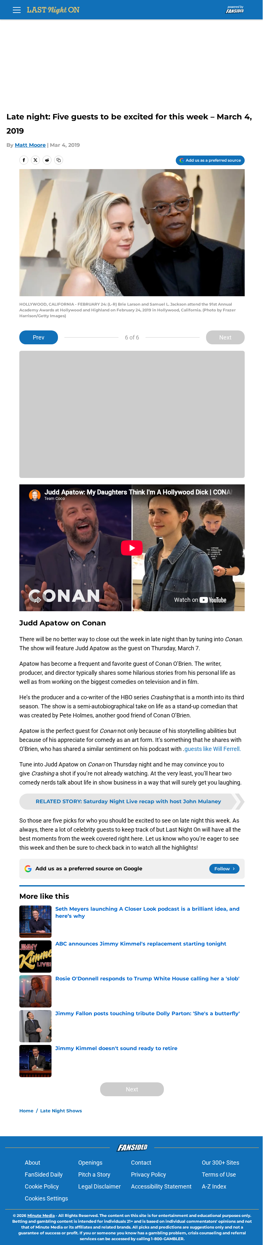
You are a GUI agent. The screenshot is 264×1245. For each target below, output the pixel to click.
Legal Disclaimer (99, 1186)
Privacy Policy (148, 1174)
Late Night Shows (61, 1111)
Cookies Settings (46, 1198)
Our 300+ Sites (220, 1162)
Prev (38, 337)
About (32, 1162)
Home (26, 1111)
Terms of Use (219, 1174)
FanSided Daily (44, 1174)
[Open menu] (17, 10)
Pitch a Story (94, 1174)
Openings (90, 1162)
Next (225, 337)
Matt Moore (30, 145)
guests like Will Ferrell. (212, 748)
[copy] (58, 160)
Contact (141, 1162)
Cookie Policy (42, 1186)
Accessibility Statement (161, 1186)
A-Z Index (214, 1186)
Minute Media (41, 1215)
